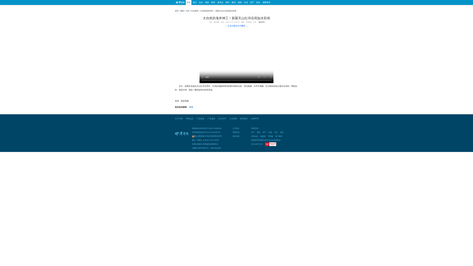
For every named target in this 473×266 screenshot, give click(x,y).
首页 (176, 11)
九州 (187, 11)
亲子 (253, 132)
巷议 (282, 132)
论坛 (269, 7)
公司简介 (236, 128)
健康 (240, 2)
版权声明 (262, 22)
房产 (252, 2)
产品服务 (200, 119)
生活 (246, 2)
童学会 (220, 2)
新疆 (191, 107)
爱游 (289, 7)
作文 (276, 132)
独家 (207, 2)
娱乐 (195, 2)
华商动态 (190, 119)
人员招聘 (233, 119)
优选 (295, 7)
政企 (258, 2)
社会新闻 (194, 11)
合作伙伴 (222, 119)
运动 (201, 2)
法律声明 (255, 119)
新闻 (189, 2)
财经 (227, 2)
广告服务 (211, 119)
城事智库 (266, 2)
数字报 (276, 7)
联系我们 (244, 119)
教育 (213, 2)
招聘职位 (236, 132)
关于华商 (179, 119)
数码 (234, 2)
